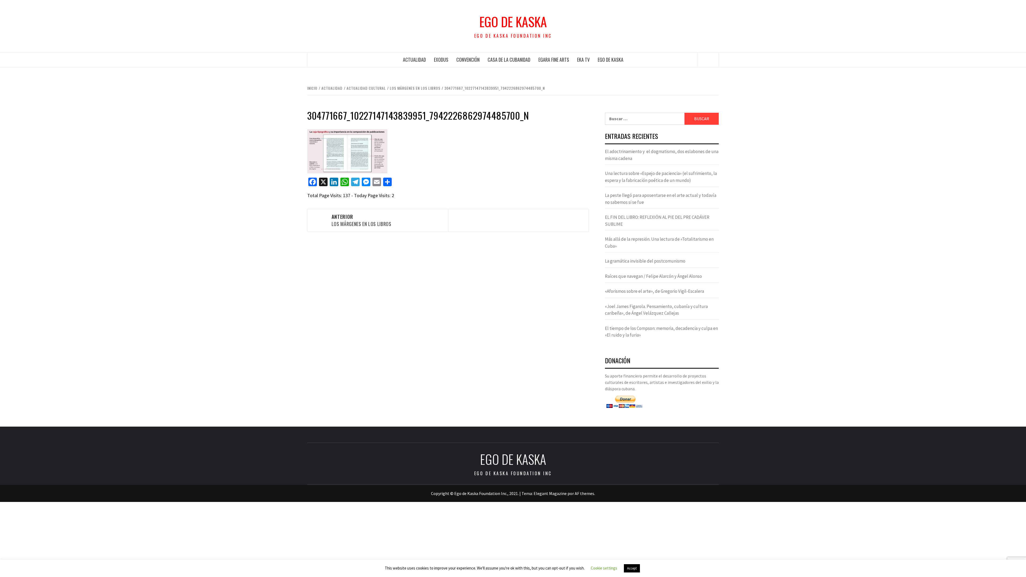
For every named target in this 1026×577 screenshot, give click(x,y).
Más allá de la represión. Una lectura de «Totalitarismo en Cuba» (659, 242)
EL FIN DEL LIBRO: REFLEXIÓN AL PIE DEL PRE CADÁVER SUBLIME (657, 220)
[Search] (708, 60)
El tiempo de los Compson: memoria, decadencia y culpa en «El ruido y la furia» (661, 331)
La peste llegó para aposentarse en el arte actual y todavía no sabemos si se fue (660, 198)
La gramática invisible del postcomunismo (645, 261)
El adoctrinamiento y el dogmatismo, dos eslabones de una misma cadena (661, 155)
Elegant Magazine (550, 493)
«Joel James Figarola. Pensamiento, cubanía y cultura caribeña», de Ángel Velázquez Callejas (656, 309)
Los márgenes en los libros (361, 220)
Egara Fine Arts (553, 59)
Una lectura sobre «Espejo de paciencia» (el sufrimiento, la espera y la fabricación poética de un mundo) (661, 176)
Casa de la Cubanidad (509, 59)
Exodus (441, 59)
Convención (468, 59)
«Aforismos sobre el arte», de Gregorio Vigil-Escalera (654, 291)
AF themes (584, 493)
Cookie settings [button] (604, 568)
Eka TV (583, 59)
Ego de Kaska (513, 21)
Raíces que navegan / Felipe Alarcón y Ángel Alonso (653, 276)
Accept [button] (632, 568)
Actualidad (414, 59)
